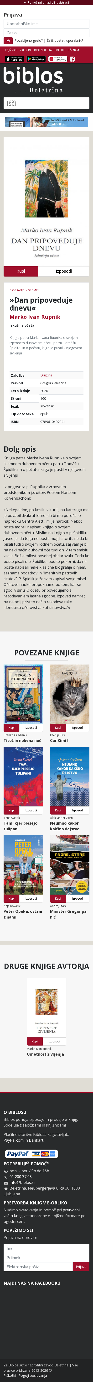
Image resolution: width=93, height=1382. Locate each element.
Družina (46, 375)
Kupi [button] (20, 271)
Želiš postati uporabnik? (65, 40)
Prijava (81, 1266)
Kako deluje (56, 50)
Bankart (36, 1140)
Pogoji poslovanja (33, 1375)
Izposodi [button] (64, 271)
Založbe (25, 50)
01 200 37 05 (21, 1176)
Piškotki (10, 1375)
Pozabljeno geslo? (29, 40)
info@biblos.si (22, 1182)
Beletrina (61, 1365)
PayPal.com (14, 1140)
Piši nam (73, 50)
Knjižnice (11, 50)
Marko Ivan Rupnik (35, 316)
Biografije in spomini (24, 290)
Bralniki (40, 50)
